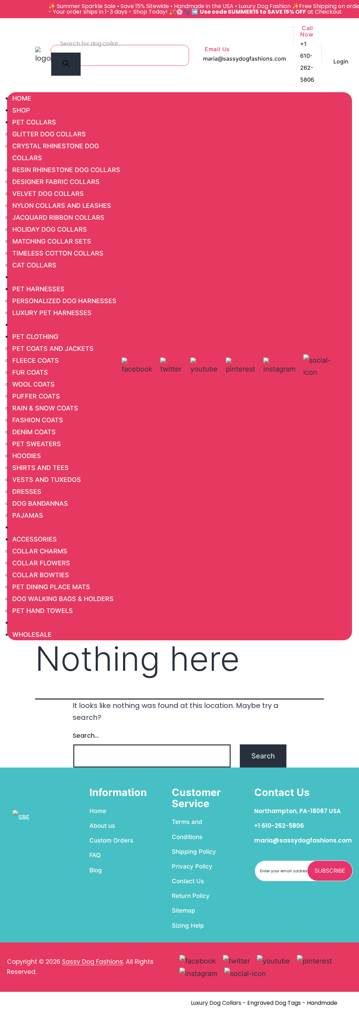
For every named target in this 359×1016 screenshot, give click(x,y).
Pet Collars (34, 122)
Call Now (306, 31)
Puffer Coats (36, 396)
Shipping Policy (194, 851)
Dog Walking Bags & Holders (63, 598)
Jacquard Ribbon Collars (58, 217)
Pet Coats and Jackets (53, 348)
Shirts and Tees (40, 467)
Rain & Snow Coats (45, 408)
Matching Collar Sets (51, 241)
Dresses (26, 491)
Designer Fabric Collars (56, 181)
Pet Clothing (35, 336)
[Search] (66, 64)
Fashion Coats (37, 420)
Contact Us (188, 881)
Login (340, 61)
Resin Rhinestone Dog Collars (66, 169)
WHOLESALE (32, 634)
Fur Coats (30, 372)
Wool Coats (33, 384)
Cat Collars (34, 265)
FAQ (95, 855)
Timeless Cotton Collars (57, 253)
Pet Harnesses (38, 289)
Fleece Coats (35, 360)
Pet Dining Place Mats (51, 587)
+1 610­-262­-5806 (279, 825)
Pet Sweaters (36, 444)
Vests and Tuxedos (46, 479)
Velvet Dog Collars (48, 193)
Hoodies (26, 455)
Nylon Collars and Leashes (61, 205)
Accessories (34, 539)
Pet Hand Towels (42, 610)
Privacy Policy (192, 866)
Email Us (216, 49)
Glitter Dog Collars (49, 134)
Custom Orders (111, 840)
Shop (21, 110)
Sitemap (183, 910)
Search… (86, 735)
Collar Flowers (41, 563)
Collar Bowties (40, 575)
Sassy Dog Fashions (92, 961)
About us (102, 825)
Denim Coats (34, 432)
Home (21, 98)
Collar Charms (39, 551)
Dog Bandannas (40, 503)
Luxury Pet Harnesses (52, 312)
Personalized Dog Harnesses (64, 301)
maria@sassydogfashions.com (244, 58)
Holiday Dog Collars (49, 229)
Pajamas (27, 515)
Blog (95, 870)
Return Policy (191, 895)
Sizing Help (188, 925)
